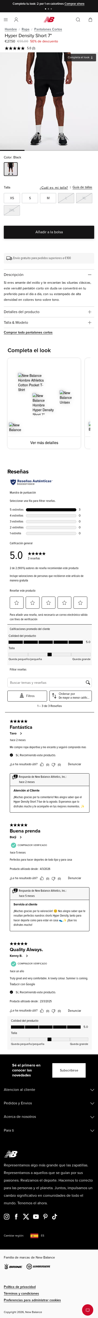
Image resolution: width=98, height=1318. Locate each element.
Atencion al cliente (19, 1089)
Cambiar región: (14, 1235)
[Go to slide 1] (46, 9)
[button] (16, 19)
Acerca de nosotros (20, 1116)
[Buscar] (78, 19)
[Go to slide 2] (49, 9)
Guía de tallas (82, 187)
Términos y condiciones (21, 1293)
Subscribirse (69, 1070)
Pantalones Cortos (48, 29)
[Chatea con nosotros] (87, 1310)
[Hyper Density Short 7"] (49, 101)
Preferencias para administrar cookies (32, 1300)
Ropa (25, 29)
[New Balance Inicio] (49, 19)
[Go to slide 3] (51, 9)
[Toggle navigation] (6, 19)
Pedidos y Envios (18, 1103)
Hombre (11, 29)
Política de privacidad (20, 1287)
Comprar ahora (74, 4)
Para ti (9, 1130)
